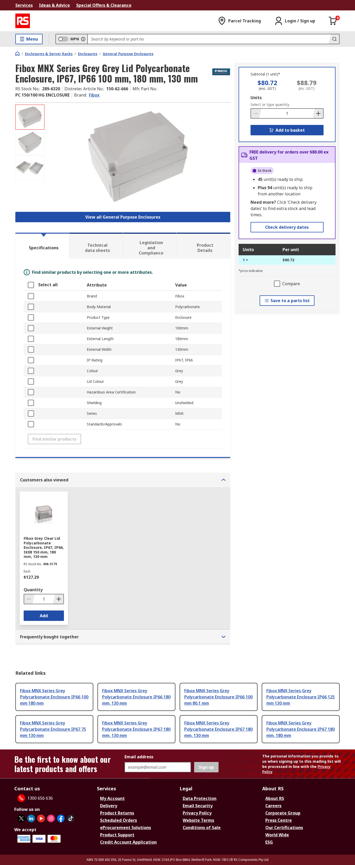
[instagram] (51, 818)
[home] (17, 54)
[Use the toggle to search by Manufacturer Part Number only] (83, 39)
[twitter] (21, 818)
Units (256, 97)
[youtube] (41, 818)
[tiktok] (71, 818)
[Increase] (318, 113)
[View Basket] (333, 21)
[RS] (22, 21)
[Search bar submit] (334, 39)
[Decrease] (256, 113)
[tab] (42, 246)
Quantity (33, 590)
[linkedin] (31, 818)
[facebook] (61, 818)
